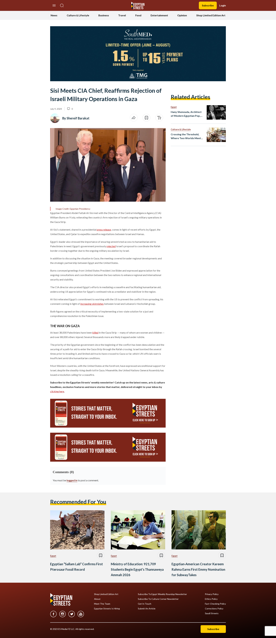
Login (222, 5)
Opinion (182, 15)
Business (103, 15)
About (97, 599)
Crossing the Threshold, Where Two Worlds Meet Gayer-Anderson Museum (186, 136)
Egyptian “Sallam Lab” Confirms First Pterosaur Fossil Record (76, 566)
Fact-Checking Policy (215, 604)
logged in (72, 480)
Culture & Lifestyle (78, 15)
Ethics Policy (211, 599)
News (54, 15)
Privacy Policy (211, 594)
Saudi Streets (211, 613)
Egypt (174, 107)
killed (95, 332)
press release (104, 229)
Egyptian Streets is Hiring (107, 608)
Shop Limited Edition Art (210, 15)
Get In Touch (144, 604)
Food (138, 15)
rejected (111, 246)
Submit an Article (146, 608)
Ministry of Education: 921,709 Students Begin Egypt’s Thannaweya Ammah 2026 (137, 569)
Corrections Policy (214, 608)
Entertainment (159, 15)
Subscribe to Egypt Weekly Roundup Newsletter (162, 594)
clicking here (57, 391)
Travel (122, 15)
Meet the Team (102, 604)
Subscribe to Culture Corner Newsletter (158, 599)
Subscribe (208, 5)
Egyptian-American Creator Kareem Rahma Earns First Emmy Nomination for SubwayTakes (198, 569)
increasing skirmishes (92, 303)
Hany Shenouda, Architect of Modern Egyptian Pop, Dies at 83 (186, 114)
